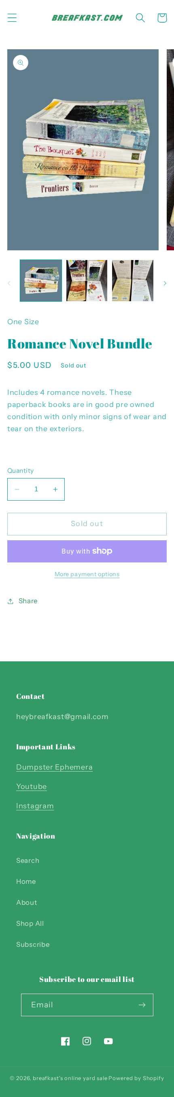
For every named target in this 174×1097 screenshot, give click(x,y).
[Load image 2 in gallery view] (87, 280)
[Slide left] (9, 283)
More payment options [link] (87, 574)
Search (27, 860)
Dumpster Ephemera (54, 767)
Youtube (31, 786)
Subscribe (32, 944)
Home (26, 881)
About (26, 902)
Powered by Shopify (136, 1078)
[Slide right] (165, 283)
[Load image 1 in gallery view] (41, 280)
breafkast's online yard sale (70, 1078)
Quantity (20, 470)
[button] (12, 18)
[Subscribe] (142, 1005)
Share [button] (28, 601)
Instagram (35, 805)
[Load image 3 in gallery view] (132, 280)
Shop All (30, 923)
